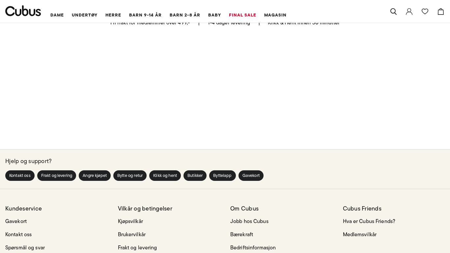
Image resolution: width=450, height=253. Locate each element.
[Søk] (393, 11)
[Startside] (23, 10)
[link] (409, 11)
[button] (20, 175)
